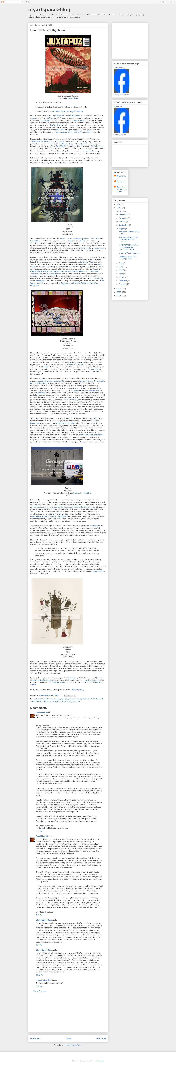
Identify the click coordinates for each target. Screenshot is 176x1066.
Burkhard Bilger (59, 112)
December (123, 214)
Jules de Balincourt (53, 274)
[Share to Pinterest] (75, 695)
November (123, 218)
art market (56, 699)
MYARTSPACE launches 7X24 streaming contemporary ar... (128, 247)
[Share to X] (70, 695)
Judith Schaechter (96, 278)
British (72, 241)
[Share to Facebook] (72, 695)
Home (68, 1038)
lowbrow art (46, 120)
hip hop (45, 367)
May (121, 270)
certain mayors (99, 248)
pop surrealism (61, 132)
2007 (119, 292)
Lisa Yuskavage (92, 271)
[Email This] (65, 695)
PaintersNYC (60, 116)
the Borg (83, 262)
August (122, 229)
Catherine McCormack (121, 182)
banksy (71, 699)
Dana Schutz (35, 271)
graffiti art (89, 151)
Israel (75, 493)
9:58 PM (39, 945)
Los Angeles (59, 130)
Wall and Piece (35, 241)
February (123, 281)
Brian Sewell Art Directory (56, 682)
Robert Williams (78, 120)
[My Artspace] (121, 132)
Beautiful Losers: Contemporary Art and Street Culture (80, 239)
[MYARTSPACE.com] (121, 92)
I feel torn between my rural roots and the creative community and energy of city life (64, 507)
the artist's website (90, 680)
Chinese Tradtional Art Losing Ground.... (128, 257)
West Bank (88, 493)
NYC (59, 702)
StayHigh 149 (94, 390)
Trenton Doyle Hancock (61, 271)
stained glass (40, 281)
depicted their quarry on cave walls (51, 381)
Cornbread (41, 393)
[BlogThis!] (67, 695)
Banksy (83, 241)
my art (54, 702)
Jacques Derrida (99, 571)
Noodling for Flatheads (74, 112)
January (122, 284)
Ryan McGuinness (78, 271)
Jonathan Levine (83, 144)
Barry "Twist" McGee (59, 146)
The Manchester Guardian (65, 423)
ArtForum (50, 118)
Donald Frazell (42, 712)
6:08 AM (39, 986)
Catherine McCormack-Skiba (121, 189)
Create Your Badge (120, 134)
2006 (119, 296)
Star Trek (93, 262)
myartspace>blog (49, 9)
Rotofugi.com (72, 678)
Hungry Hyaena (77, 690)
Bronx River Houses (76, 365)
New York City (54, 125)
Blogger (101, 1061)
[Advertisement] (68, 1014)
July (121, 263)
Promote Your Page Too (121, 94)
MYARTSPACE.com (120, 68)
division (78, 699)
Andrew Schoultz (36, 142)
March (122, 277)
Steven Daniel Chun (44, 920)
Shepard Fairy (73, 98)
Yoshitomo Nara (36, 274)
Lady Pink (94, 369)
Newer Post (35, 1038)
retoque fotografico (43, 980)
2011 (119, 204)
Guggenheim (65, 283)
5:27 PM (39, 831)
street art (88, 132)
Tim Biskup (48, 142)
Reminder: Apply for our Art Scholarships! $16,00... (128, 239)
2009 (119, 211)
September (124, 225)
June (121, 267)
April (121, 274)
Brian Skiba (121, 176)
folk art (70, 132)
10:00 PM (39, 975)
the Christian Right (83, 248)
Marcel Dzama (46, 271)
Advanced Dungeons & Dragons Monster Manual (48, 516)
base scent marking (70, 400)
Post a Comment (39, 991)
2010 (119, 208)
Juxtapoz (33, 118)
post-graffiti (78, 132)
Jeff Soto (60, 142)
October (122, 221)
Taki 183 (84, 390)
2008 (119, 289)
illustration (86, 699)
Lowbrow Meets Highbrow (129, 253)
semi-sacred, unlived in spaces (91, 435)
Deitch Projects (96, 146)
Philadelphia (75, 390)
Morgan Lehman (67, 144)
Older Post (101, 1038)
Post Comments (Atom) (73, 1045)
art (51, 699)
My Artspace (118, 106)
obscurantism (95, 526)
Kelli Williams (75, 116)
